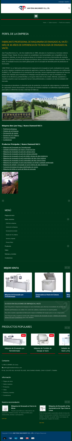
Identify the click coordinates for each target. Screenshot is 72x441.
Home (44, 22)
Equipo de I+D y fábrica (11, 135)
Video (6, 250)
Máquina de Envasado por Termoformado (17, 147)
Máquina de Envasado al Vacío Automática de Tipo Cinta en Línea (60, 408)
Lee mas (4, 418)
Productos (8, 246)
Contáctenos (7, 140)
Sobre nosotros (53, 22)
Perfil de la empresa (64, 22)
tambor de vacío (9, 317)
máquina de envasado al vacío (43, 315)
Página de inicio (9, 215)
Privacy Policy (9, 242)
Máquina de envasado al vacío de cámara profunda (20, 154)
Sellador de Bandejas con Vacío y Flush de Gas (19, 149)
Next (65, 267)
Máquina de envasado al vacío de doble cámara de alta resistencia (25, 156)
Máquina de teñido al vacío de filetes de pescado (19, 169)
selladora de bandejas (59, 315)
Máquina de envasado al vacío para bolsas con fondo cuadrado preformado (28, 162)
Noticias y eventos (10, 254)
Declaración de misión (10, 133)
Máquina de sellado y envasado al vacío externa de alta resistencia (25, 165)
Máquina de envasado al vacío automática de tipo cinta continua (24, 158)
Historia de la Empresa (10, 131)
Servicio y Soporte (9, 137)
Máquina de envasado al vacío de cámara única (19, 152)
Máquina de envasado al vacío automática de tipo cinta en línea (24, 160)
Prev (68, 267)
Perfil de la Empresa (10, 129)
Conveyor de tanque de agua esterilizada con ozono (20, 167)
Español (67, 1)
